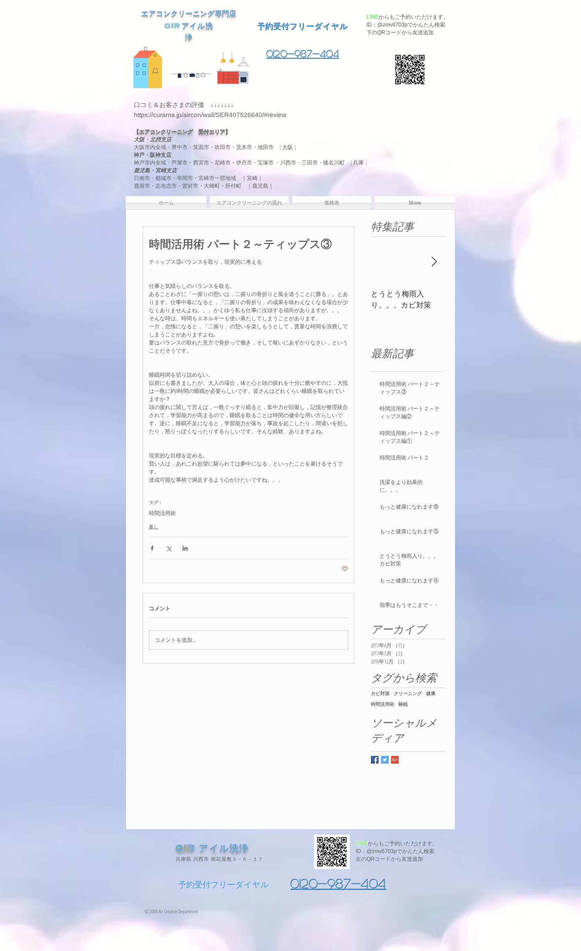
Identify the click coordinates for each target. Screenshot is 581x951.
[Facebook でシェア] (152, 548)
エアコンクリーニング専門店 (188, 13)
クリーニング (408, 693)
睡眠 (403, 704)
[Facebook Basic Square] (375, 760)
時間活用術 (162, 513)
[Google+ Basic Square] (395, 760)
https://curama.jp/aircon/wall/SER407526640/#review (210, 114)
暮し (153, 526)
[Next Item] (434, 262)
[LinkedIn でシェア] (185, 548)
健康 (430, 693)
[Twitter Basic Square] (385, 760)
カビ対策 (380, 693)
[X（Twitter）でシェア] (168, 548)
